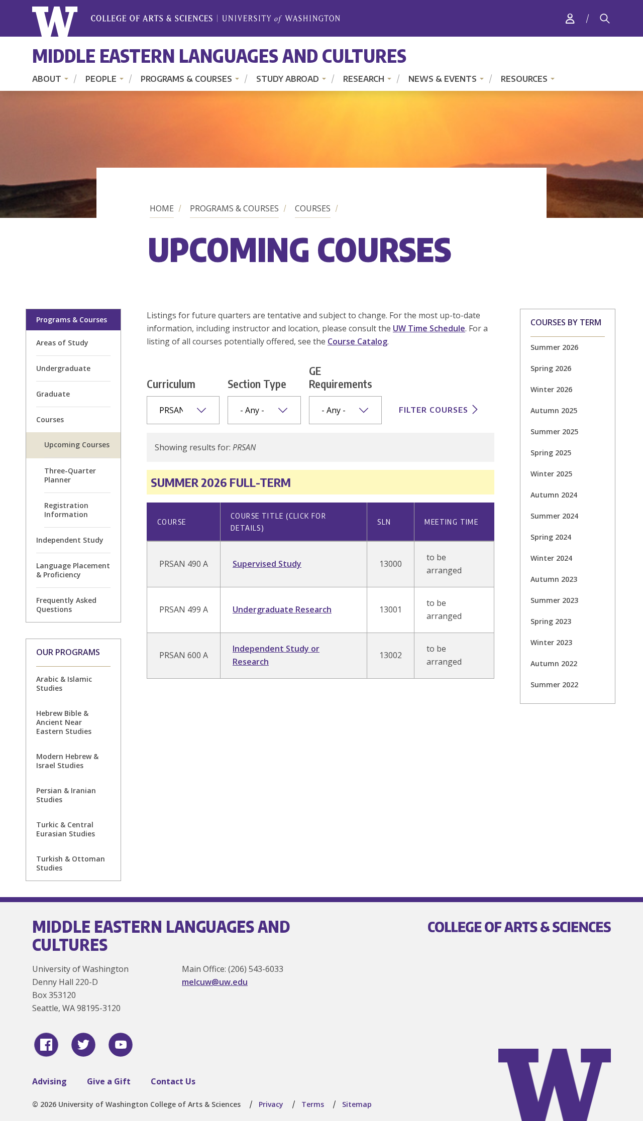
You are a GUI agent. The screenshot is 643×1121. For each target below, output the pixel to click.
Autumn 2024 (553, 495)
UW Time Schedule (429, 328)
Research (363, 79)
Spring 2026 (550, 368)
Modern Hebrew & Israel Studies (67, 761)
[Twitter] (83, 1045)
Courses (313, 208)
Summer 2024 (554, 516)
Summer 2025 (554, 431)
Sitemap (357, 1104)
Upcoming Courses (77, 444)
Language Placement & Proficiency (73, 570)
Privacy (271, 1104)
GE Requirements (340, 377)
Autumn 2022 (553, 663)
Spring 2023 (550, 621)
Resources (524, 79)
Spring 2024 (550, 537)
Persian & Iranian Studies (66, 795)
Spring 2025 (550, 452)
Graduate (53, 394)
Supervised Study (267, 563)
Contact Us (173, 1081)
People (101, 79)
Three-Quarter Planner (70, 475)
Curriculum (171, 383)
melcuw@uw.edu (215, 981)
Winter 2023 (551, 642)
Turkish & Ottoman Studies (70, 863)
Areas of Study (62, 342)
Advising (49, 1081)
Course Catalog (357, 341)
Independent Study (69, 540)
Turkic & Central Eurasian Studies (65, 829)
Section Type (257, 383)
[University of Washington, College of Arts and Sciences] (186, 22)
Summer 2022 (554, 684)
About (46, 79)
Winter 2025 (551, 473)
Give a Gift (109, 1081)
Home (162, 208)
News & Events (442, 79)
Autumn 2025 (553, 410)
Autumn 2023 (553, 579)
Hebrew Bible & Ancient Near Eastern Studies (63, 722)
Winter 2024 (551, 558)
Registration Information (66, 510)
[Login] (570, 18)
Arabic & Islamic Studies (64, 683)
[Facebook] (46, 1045)
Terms (312, 1104)
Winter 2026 (551, 389)
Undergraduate (63, 368)
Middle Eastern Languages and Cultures (219, 55)
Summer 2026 (554, 347)
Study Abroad (287, 79)
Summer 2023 (554, 600)
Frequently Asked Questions (66, 604)
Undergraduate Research (282, 609)
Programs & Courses (186, 79)
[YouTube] (120, 1045)
